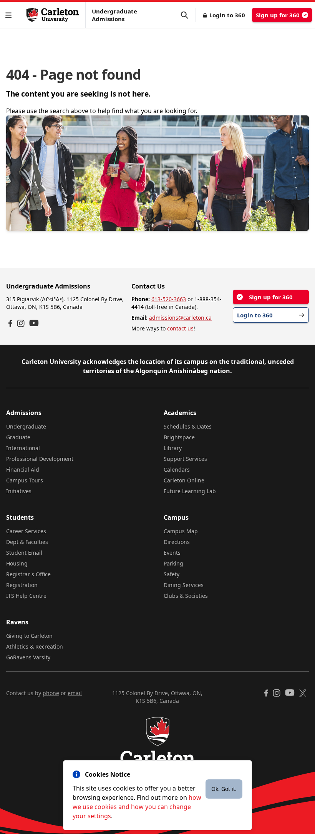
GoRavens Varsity (28, 657)
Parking (173, 563)
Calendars (177, 469)
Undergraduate (26, 426)
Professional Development (39, 458)
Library (173, 448)
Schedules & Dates (188, 426)
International (23, 448)
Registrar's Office (28, 574)
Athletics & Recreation (34, 646)
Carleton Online (184, 480)
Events (172, 552)
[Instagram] (21, 323)
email (75, 693)
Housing (17, 563)
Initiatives (19, 491)
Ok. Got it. (224, 788)
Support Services (185, 458)
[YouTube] (34, 323)
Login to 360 (227, 15)
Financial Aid (22, 469)
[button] (10, 15)
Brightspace (179, 437)
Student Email (24, 552)
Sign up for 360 (278, 15)
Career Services (26, 531)
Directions (177, 541)
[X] (303, 693)
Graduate (18, 437)
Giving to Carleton (29, 635)
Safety (171, 574)
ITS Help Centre (26, 595)
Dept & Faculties (27, 541)
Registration (22, 585)
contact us (180, 328)
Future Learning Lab (190, 491)
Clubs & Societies (186, 595)
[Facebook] (10, 323)
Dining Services (184, 585)
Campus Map (181, 531)
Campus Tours (24, 480)
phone (51, 693)
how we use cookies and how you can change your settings (137, 806)
